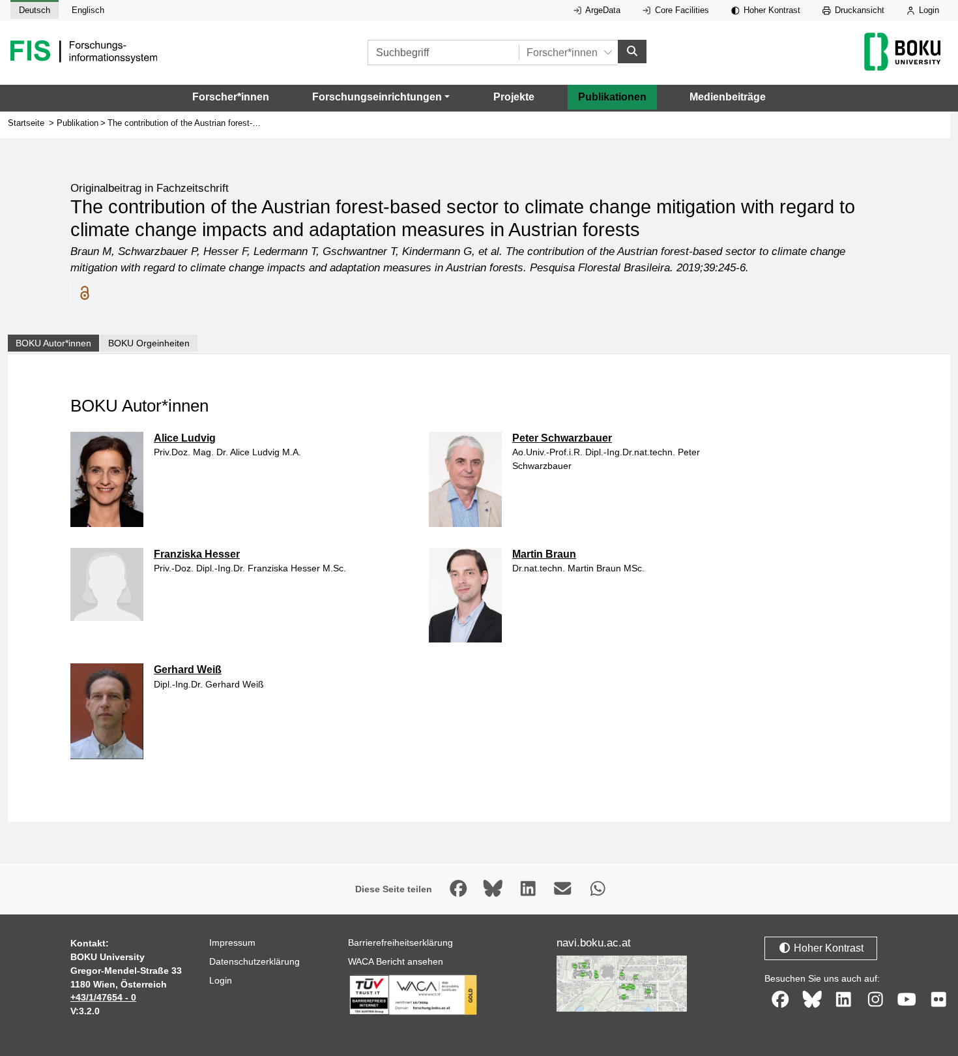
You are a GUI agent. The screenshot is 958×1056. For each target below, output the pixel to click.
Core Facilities (680, 10)
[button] (381, 97)
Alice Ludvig (185, 438)
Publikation (77, 123)
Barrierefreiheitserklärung (400, 942)
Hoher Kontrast (770, 10)
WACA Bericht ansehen (395, 961)
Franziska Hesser (197, 554)
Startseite (26, 123)
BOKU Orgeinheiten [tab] (149, 343)
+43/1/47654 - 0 (103, 997)
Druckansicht (858, 10)
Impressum (232, 942)
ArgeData (601, 10)
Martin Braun (544, 554)
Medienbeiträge (727, 96)
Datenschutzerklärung (254, 961)
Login (927, 10)
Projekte (513, 96)
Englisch (88, 10)
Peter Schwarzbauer (562, 438)
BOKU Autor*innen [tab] (53, 343)
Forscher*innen (230, 96)
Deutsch (34, 10)
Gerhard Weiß (188, 669)
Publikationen (612, 96)
